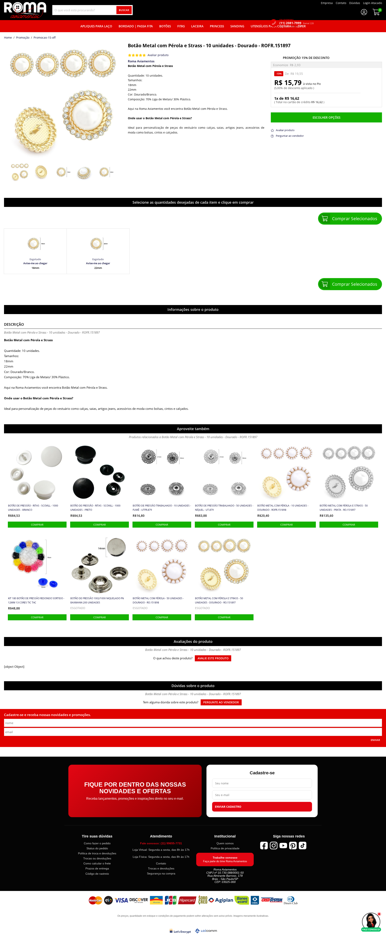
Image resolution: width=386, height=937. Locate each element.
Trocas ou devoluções (97, 858)
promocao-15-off (45, 37)
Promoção (22, 37)
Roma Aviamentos (141, 61)
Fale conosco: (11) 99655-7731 (161, 843)
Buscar (124, 10)
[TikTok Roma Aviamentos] (302, 845)
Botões (165, 26)
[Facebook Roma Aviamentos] (264, 845)
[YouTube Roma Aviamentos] (283, 845)
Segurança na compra (161, 873)
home (8, 37)
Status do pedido (97, 848)
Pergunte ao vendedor (221, 702)
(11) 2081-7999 (296, 23)
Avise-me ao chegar (35, 263)
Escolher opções (326, 117)
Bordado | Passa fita (136, 26)
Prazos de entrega (97, 868)
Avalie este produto (213, 658)
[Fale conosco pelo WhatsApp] (371, 922)
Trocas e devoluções (161, 868)
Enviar (375, 740)
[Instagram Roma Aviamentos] (273, 845)
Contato (161, 863)
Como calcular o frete (97, 863)
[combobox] (92, 10)
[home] (25, 10)
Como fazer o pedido (97, 843)
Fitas (181, 26)
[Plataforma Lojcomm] (206, 930)
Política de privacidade (225, 848)
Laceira (197, 26)
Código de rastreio (97, 873)
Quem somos (225, 843)
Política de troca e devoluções (97, 853)
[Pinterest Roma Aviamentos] (293, 845)
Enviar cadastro (228, 807)
